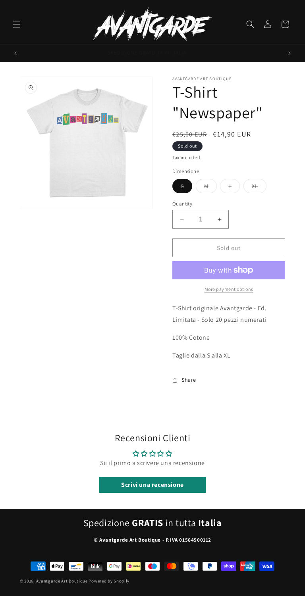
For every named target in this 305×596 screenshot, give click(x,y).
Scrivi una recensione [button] (152, 485)
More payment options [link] (229, 289)
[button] (16, 24)
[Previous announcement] (15, 53)
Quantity (182, 203)
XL (259, 187)
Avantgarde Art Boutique (62, 581)
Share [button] (188, 379)
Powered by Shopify (109, 581)
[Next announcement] (289, 53)
